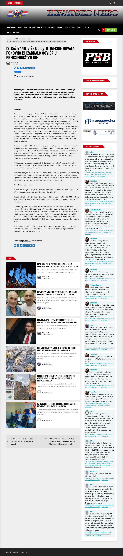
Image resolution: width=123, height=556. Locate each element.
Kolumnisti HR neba (37, 28)
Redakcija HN (15, 62)
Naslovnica (11, 28)
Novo (20, 28)
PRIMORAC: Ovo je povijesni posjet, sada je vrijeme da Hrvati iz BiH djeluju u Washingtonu (57, 321)
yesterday (88, 205)
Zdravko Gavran (95, 210)
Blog (9, 32)
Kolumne (51, 28)
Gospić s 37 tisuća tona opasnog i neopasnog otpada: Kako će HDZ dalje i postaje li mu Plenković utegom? (56, 378)
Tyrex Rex (93, 181)
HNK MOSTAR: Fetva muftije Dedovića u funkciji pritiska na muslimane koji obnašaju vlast (56, 349)
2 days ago (104, 436)
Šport (79, 28)
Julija (91, 152)
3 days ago (97, 467)
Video (87, 28)
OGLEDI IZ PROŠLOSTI (65, 28)
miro (91, 325)
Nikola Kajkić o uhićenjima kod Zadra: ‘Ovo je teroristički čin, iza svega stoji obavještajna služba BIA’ (98, 533)
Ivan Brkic (93, 471)
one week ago (97, 535)
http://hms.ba (25, 241)
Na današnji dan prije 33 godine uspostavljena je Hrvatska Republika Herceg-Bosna (57, 405)
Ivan (43, 391)
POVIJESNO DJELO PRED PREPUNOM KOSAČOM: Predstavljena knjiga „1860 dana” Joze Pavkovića (57, 265)
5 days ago (105, 480)
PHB (25, 28)
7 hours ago (101, 176)
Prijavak (16, 32)
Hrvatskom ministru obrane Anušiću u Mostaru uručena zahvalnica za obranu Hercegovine (57, 293)
